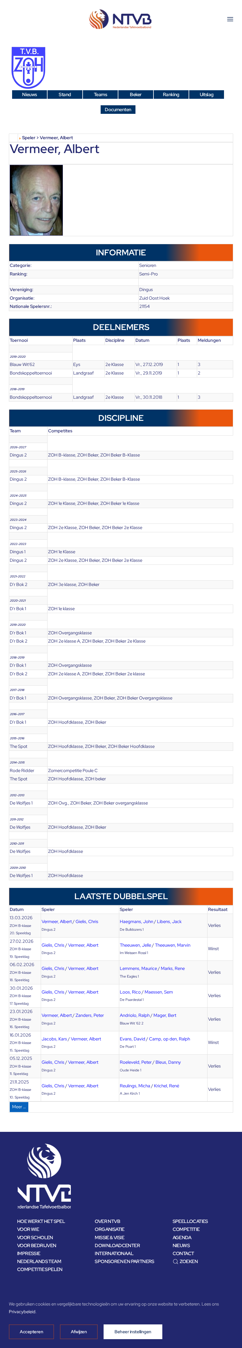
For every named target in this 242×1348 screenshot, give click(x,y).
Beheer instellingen (133, 1332)
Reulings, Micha (135, 1086)
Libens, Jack (169, 922)
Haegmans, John (136, 922)
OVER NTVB (107, 1221)
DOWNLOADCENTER (117, 1245)
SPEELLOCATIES (190, 1221)
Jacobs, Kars (54, 1039)
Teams (100, 94)
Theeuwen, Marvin (172, 945)
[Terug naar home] (121, 19)
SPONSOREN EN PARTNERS (124, 1261)
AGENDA (182, 1237)
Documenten (118, 109)
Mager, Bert (164, 1015)
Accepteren (31, 1332)
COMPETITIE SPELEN (40, 1269)
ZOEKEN (189, 1261)
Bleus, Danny (168, 1062)
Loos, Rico (130, 992)
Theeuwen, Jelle (135, 945)
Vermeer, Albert (57, 922)
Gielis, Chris (87, 922)
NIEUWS (181, 1245)
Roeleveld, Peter (136, 1062)
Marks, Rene (173, 968)
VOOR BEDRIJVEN (36, 1245)
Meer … (19, 1107)
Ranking (171, 94)
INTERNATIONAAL (114, 1253)
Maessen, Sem (159, 992)
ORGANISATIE (109, 1229)
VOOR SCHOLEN (35, 1237)
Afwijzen (79, 1332)
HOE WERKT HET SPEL (41, 1221)
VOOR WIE (28, 1229)
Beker (135, 94)
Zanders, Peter (90, 1015)
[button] (230, 19)
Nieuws (29, 94)
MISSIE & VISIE (109, 1237)
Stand (65, 94)
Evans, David (132, 1039)
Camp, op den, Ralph (169, 1039)
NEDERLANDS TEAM (39, 1261)
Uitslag (207, 94)
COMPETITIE (186, 1229)
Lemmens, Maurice (138, 968)
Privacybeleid (22, 1312)
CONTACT (183, 1253)
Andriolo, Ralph (135, 1015)
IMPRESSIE (28, 1253)
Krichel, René (166, 1086)
